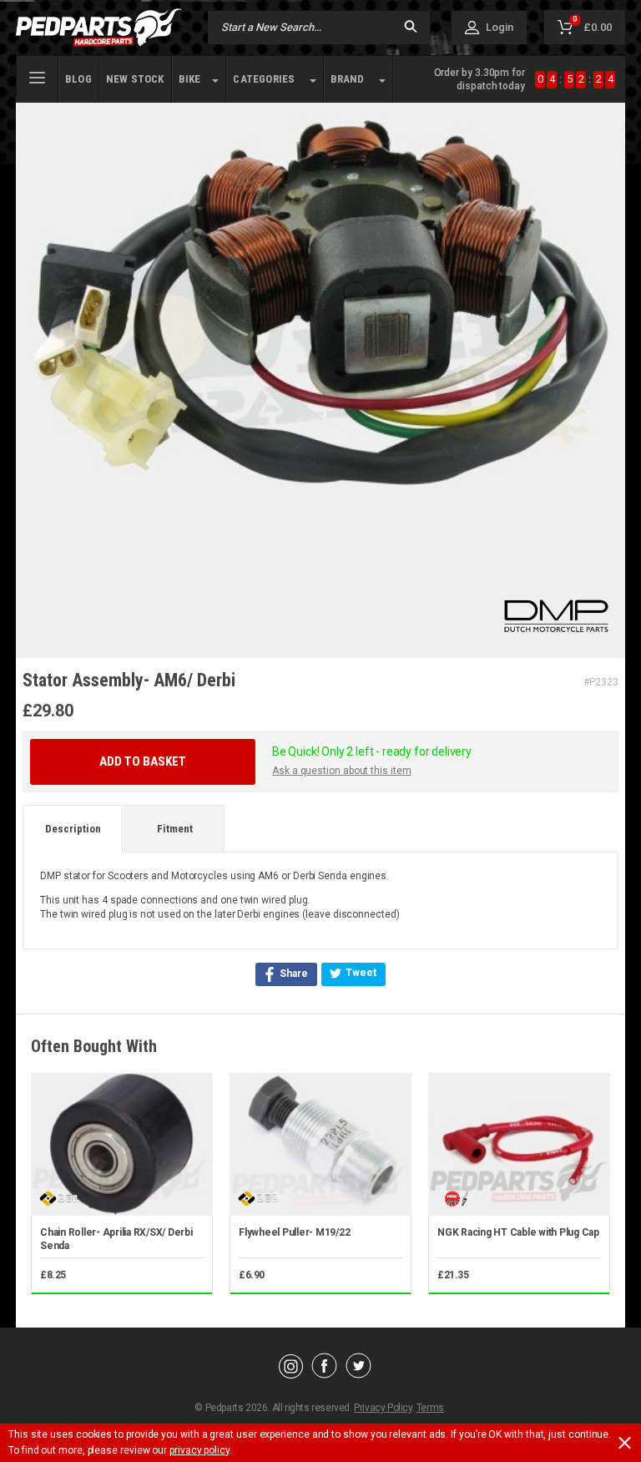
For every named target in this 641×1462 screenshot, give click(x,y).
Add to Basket (142, 761)
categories (264, 79)
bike (190, 79)
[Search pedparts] (410, 28)
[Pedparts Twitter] (358, 1374)
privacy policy (199, 1450)
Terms (430, 1408)
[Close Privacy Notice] (625, 1443)
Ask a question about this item (341, 771)
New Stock (135, 79)
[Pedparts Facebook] (324, 1374)
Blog (78, 79)
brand (348, 79)
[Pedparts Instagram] (291, 1374)
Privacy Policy (382, 1408)
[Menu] (37, 76)
